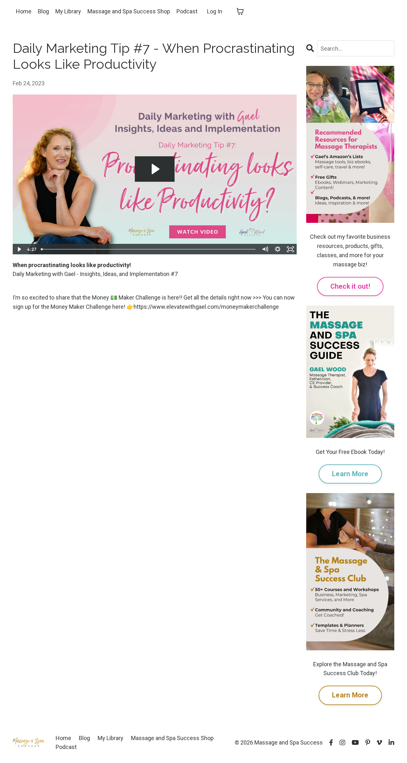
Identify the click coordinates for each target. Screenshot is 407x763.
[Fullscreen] (290, 249)
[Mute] (265, 249)
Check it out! (350, 286)
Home (23, 11)
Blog (43, 11)
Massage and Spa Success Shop (128, 11)
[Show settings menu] (278, 249)
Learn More (350, 474)
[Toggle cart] (240, 11)
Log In (214, 11)
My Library (68, 11)
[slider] (148, 249)
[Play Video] (18, 249)
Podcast (186, 11)
